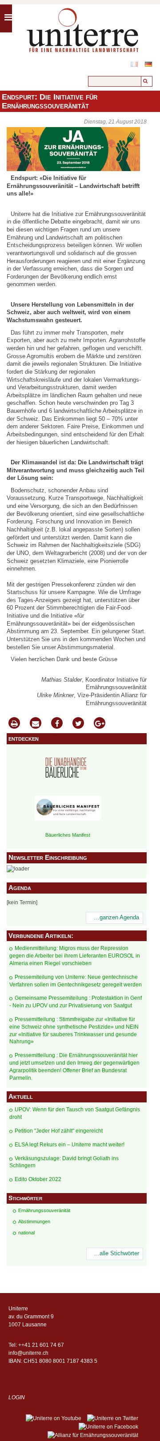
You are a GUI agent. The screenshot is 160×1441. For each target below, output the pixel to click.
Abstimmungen (34, 1221)
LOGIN (16, 1397)
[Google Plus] (99, 724)
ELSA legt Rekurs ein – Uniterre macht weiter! (69, 1145)
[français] (134, 64)
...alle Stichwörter (116, 1253)
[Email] (35, 724)
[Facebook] (56, 724)
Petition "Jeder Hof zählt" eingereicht (59, 1131)
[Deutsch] (148, 64)
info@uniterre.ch (28, 1353)
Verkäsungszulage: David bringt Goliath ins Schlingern (64, 1162)
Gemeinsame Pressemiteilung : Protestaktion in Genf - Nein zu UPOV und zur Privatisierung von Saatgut (75, 1002)
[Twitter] (78, 724)
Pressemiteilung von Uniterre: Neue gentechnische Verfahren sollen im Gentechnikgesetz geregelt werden (75, 981)
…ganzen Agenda (116, 917)
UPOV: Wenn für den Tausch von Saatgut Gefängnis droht (74, 1113)
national (26, 1232)
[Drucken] (14, 724)
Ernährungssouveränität (44, 1210)
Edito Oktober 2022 (38, 1179)
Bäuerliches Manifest (67, 835)
